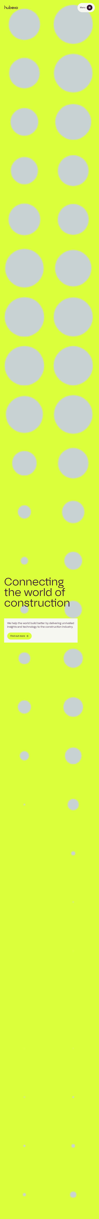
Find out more (17, 636)
